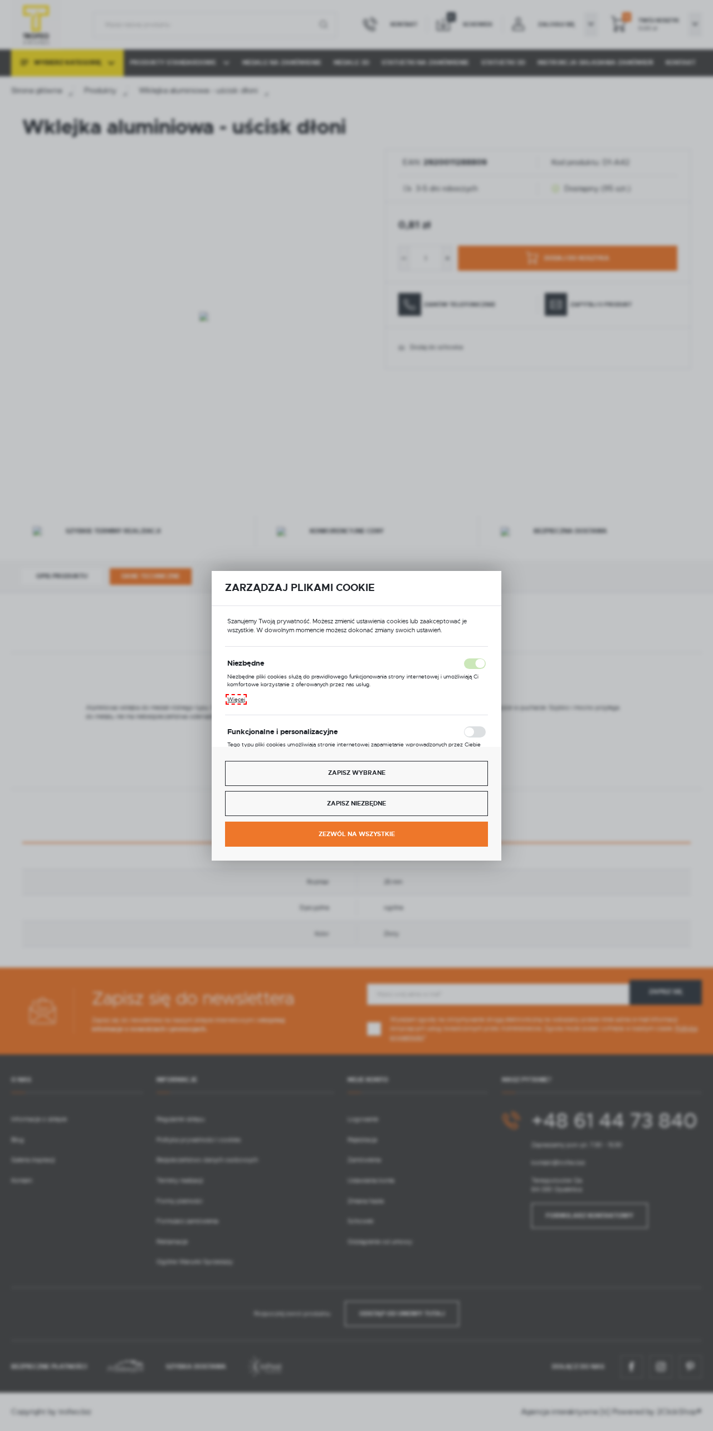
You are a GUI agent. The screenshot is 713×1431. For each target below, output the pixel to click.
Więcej (236, 699)
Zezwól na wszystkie (357, 834)
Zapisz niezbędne (356, 803)
